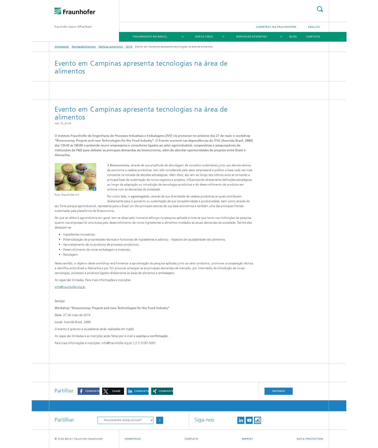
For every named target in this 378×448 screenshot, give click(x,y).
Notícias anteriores (111, 46)
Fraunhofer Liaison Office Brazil (73, 26)
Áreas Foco (204, 36)
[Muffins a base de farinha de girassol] (72, 177)
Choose (159, 420)
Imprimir (278, 391)
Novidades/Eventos (251, 36)
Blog (293, 36)
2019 (129, 46)
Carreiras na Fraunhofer (276, 26)
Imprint (247, 438)
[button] (89, 391)
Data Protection (310, 438)
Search (319, 9)
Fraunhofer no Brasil (150, 36)
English (314, 26)
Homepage (62, 46)
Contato (313, 36)
